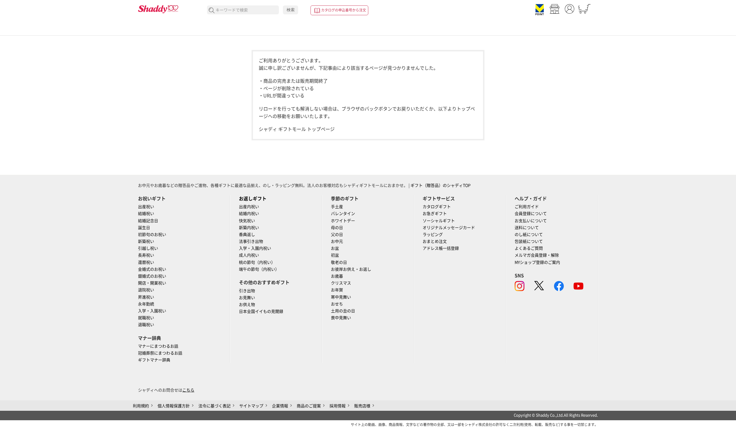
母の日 (337, 228)
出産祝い (146, 207)
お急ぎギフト (435, 214)
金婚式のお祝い (152, 269)
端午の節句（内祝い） (259, 269)
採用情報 (337, 406)
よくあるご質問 (529, 248)
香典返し (247, 235)
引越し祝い (148, 248)
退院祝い (146, 290)
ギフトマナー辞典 (154, 360)
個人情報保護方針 (174, 406)
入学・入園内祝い (255, 248)
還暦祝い (146, 262)
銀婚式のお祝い (152, 276)
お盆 (335, 248)
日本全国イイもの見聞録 (261, 311)
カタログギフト (437, 207)
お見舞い (247, 298)
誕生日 (144, 228)
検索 (291, 9)
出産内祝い (249, 207)
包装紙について (529, 241)
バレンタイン (343, 214)
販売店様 (362, 406)
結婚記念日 (148, 221)
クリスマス (341, 283)
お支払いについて (531, 221)
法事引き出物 (251, 241)
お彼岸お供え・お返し (351, 269)
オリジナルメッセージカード (449, 228)
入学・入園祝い (152, 311)
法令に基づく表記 (214, 406)
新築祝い (146, 241)
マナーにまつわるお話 (158, 346)
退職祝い (146, 325)
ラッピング (433, 235)
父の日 (337, 235)
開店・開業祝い (152, 283)
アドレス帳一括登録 (441, 248)
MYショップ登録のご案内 (537, 262)
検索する (211, 10)
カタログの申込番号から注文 (343, 10)
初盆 (335, 255)
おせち (337, 304)
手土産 (337, 207)
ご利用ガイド (527, 207)
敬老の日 (339, 262)
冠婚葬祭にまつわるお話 (160, 353)
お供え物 (247, 305)
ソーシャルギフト (439, 221)
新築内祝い (249, 228)
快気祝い (247, 221)
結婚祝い (146, 214)
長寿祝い (146, 255)
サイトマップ (251, 406)
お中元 (337, 241)
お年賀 (337, 290)
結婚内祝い (249, 214)
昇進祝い (146, 297)
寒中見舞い (341, 297)
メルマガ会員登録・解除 (537, 255)
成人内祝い (249, 255)
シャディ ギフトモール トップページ (297, 129)
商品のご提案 (309, 406)
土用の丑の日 (343, 311)
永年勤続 (146, 304)
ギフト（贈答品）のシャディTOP (441, 185)
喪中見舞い (341, 318)
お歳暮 (337, 276)
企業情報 (280, 406)
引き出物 (247, 291)
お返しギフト (253, 198)
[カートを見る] (584, 9)
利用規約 (141, 406)
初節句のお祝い (152, 235)
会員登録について (531, 214)
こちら (188, 390)
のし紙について (529, 235)
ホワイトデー (343, 221)
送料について (527, 228)
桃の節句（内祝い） (257, 262)
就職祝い (146, 318)
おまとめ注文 (435, 241)
